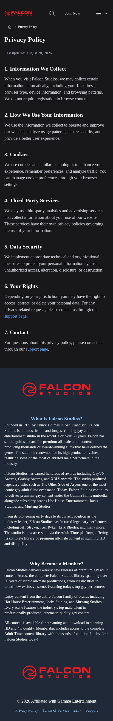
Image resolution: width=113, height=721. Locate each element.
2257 (77, 710)
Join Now (72, 13)
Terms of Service (56, 710)
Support (92, 710)
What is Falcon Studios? (56, 418)
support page (15, 316)
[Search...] (52, 13)
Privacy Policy (26, 710)
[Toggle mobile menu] (102, 13)
